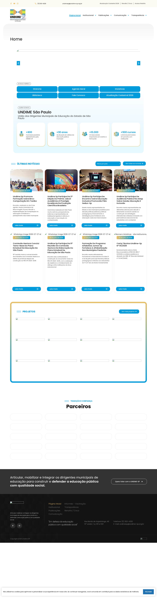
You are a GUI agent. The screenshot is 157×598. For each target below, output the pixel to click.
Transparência (137, 15)
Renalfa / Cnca (127, 3)
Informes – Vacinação (75, 504)
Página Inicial (75, 15)
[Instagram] (17, 3)
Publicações (103, 15)
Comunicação (120, 15)
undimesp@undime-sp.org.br (132, 524)
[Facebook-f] (11, 3)
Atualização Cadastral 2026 (109, 3)
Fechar (148, 592)
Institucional (88, 15)
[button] (18, 63)
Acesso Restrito (140, 3)
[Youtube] (14, 3)
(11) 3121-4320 (127, 521)
